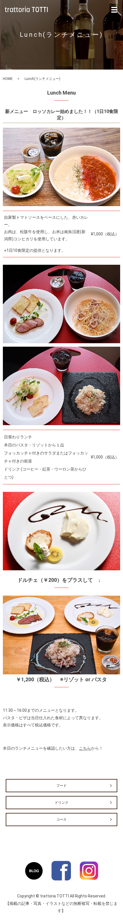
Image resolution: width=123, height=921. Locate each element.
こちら (85, 748)
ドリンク (61, 803)
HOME (8, 79)
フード (61, 786)
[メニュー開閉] (114, 10)
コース (61, 820)
